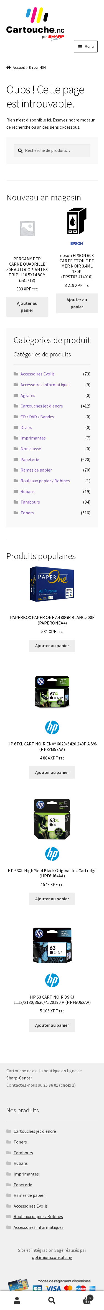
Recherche (52, 1300)
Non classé (31, 448)
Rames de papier (36, 470)
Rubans (28, 491)
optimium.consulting (52, 1257)
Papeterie (30, 459)
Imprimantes (33, 438)
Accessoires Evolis (38, 374)
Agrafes (28, 395)
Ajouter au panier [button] (27, 306)
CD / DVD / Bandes (37, 416)
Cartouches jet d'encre (42, 406)
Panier (80, 1296)
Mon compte (17, 1300)
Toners (27, 512)
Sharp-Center (19, 1078)
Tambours (30, 502)
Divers (26, 427)
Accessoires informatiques (45, 384)
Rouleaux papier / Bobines (45, 480)
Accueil (19, 67)
